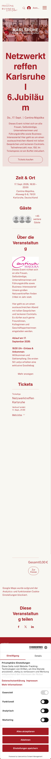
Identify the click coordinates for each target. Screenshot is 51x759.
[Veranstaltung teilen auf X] (25, 627)
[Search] (24, 8)
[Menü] (44, 7)
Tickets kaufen (25, 159)
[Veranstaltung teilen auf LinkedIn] (32, 627)
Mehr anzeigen (25, 374)
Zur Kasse (33, 570)
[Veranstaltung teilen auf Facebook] (18, 627)
